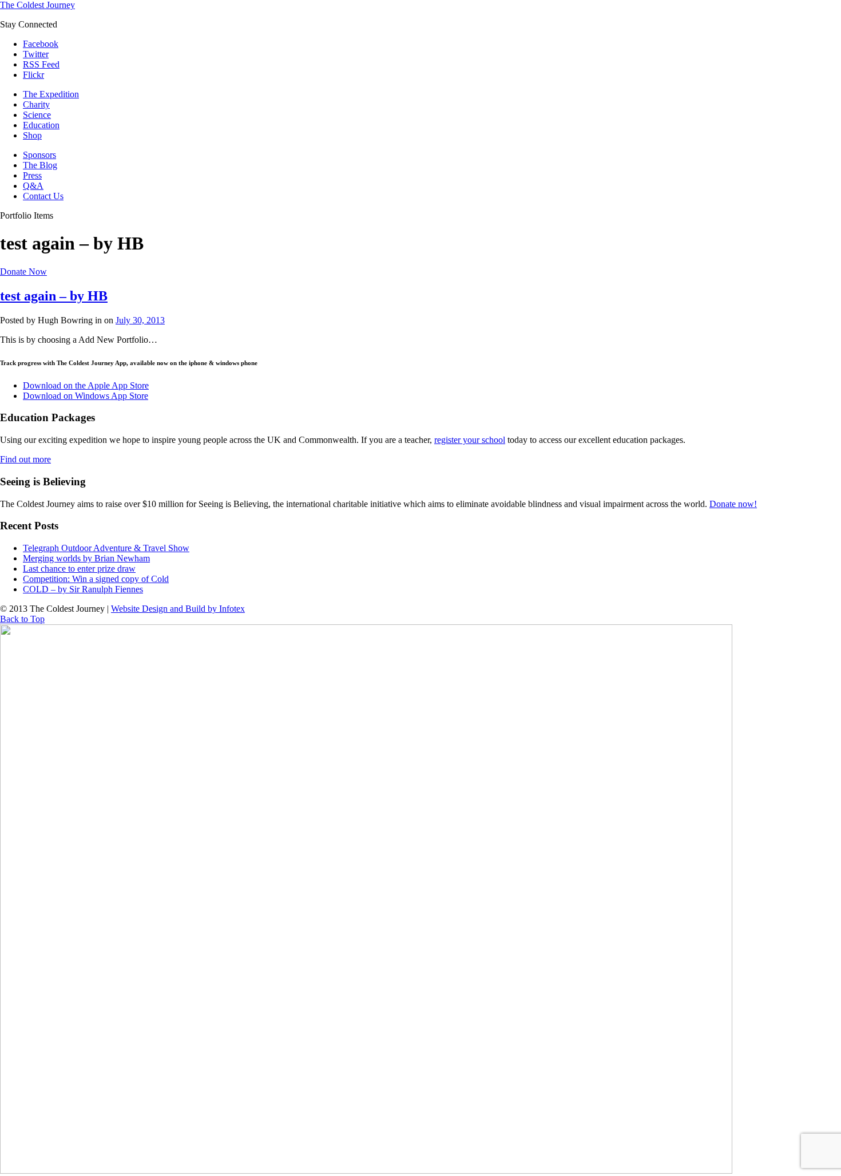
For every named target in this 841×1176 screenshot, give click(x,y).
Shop (32, 135)
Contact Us (43, 196)
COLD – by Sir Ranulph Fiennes (83, 589)
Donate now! (733, 504)
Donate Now (23, 271)
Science (37, 115)
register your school (469, 440)
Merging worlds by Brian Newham (86, 558)
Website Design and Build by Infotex (178, 608)
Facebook (40, 44)
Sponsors (39, 155)
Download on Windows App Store (85, 396)
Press (32, 175)
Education (41, 125)
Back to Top (22, 619)
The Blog (40, 165)
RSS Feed (41, 64)
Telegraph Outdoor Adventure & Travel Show (106, 548)
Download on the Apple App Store (86, 385)
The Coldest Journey (37, 5)
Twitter (36, 54)
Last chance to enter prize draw (79, 568)
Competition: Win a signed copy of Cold (96, 579)
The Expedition (51, 94)
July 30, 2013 (140, 320)
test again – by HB (54, 295)
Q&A (33, 186)
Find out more (25, 459)
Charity (36, 104)
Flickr (33, 75)
